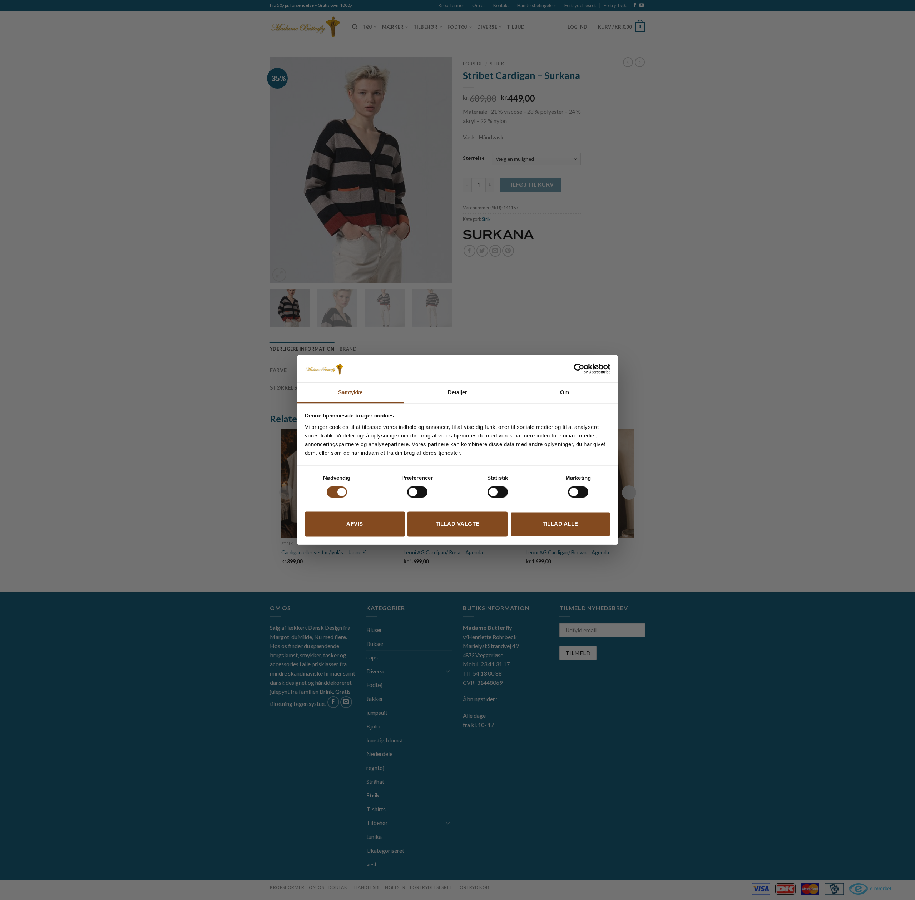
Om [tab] (564, 392)
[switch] (417, 492)
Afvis (354, 524)
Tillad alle (560, 524)
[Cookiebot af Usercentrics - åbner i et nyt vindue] (579, 369)
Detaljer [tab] (458, 392)
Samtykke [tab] (350, 392)
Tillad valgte (458, 524)
